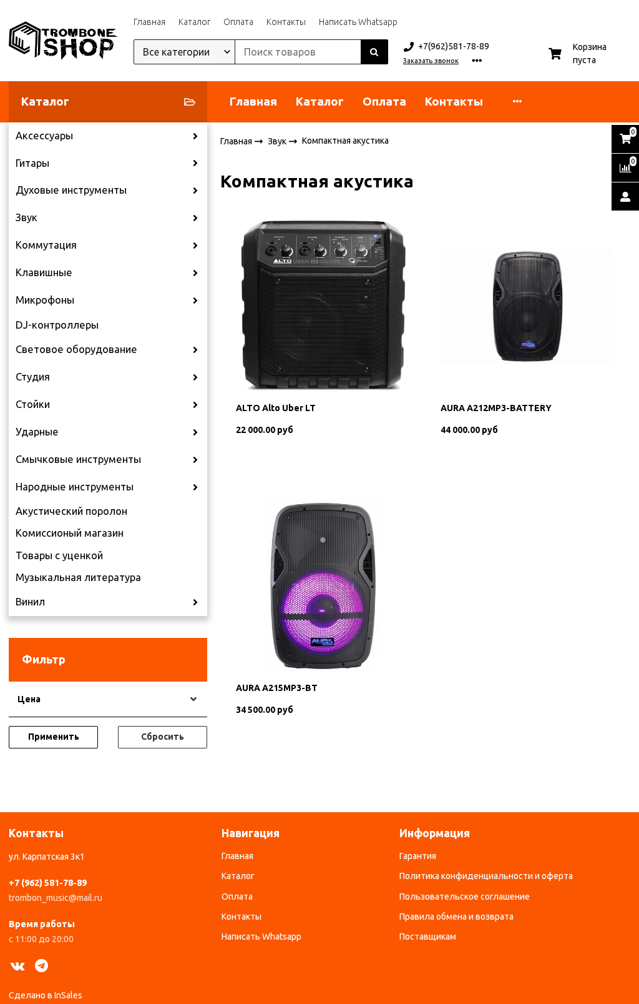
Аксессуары (44, 135)
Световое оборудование (76, 349)
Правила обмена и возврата (456, 917)
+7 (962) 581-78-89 (48, 883)
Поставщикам (427, 937)
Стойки (33, 404)
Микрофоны (45, 300)
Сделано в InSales (45, 995)
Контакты (286, 22)
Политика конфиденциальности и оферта (486, 876)
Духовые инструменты (71, 190)
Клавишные (44, 272)
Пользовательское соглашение (464, 897)
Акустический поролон (71, 511)
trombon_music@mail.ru (55, 898)
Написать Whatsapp (358, 22)
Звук (26, 217)
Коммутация (46, 245)
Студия (33, 376)
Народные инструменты (75, 486)
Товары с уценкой (59, 555)
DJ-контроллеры (57, 325)
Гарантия (417, 856)
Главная (149, 22)
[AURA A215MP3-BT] (323, 585)
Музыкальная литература (78, 577)
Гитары (32, 163)
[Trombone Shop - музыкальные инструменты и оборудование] (63, 40)
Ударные (37, 431)
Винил (30, 601)
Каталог (194, 22)
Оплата (238, 22)
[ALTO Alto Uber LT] (323, 305)
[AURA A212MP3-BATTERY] (528, 305)
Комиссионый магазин (70, 533)
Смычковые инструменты (78, 459)
